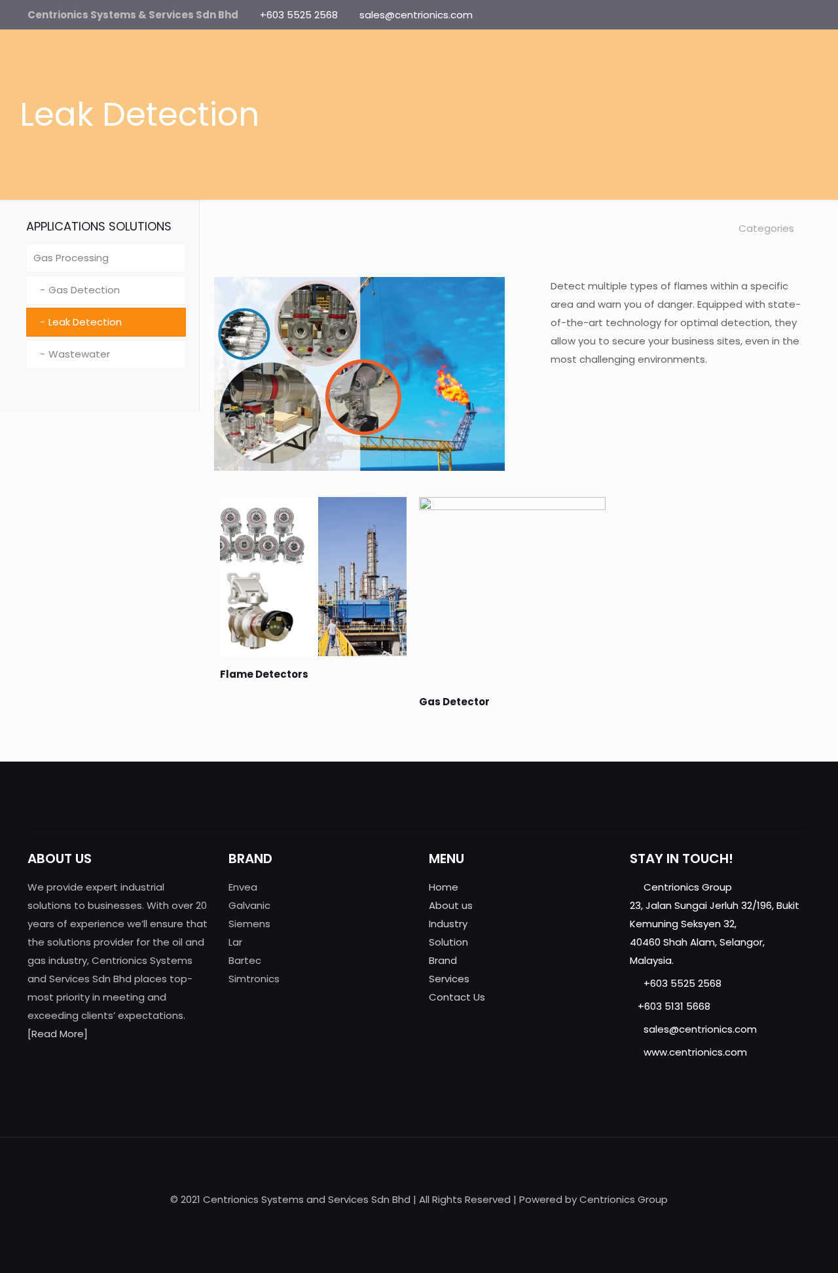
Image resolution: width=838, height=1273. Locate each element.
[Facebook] (750, 15)
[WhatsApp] (733, 15)
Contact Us (457, 997)
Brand (443, 960)
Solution (448, 942)
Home (443, 887)
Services (449, 979)
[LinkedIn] (786, 15)
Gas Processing (71, 258)
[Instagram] (804, 15)
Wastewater (79, 354)
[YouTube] (768, 15)
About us (451, 905)
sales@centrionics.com (416, 15)
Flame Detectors (264, 674)
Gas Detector (454, 702)
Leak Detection (85, 322)
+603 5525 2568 (299, 15)
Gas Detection (84, 290)
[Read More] (57, 1034)
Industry (448, 924)
